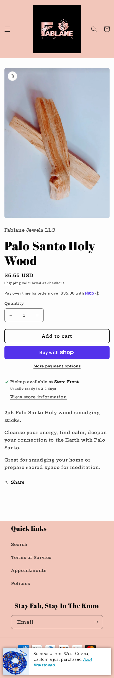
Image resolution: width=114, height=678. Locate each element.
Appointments (28, 570)
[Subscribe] (96, 622)
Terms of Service (31, 557)
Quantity (14, 303)
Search (19, 544)
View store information (38, 396)
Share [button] (18, 482)
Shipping (12, 283)
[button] (7, 29)
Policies (20, 583)
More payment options (57, 366)
